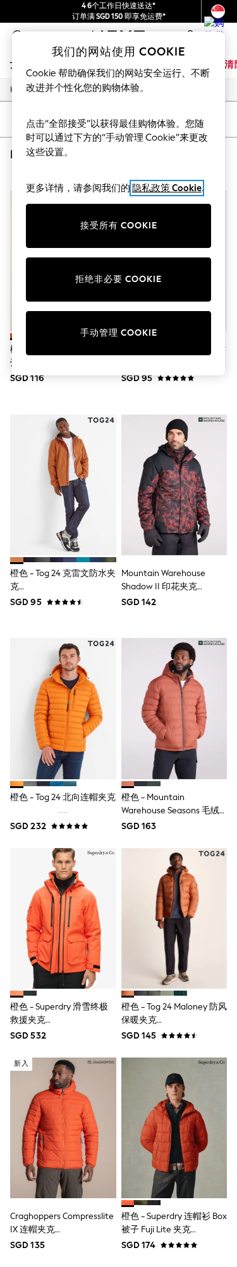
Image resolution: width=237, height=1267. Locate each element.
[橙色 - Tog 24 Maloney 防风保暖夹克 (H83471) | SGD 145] (174, 918)
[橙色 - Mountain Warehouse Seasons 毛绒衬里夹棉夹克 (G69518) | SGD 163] (174, 708)
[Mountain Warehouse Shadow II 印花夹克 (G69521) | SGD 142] (174, 485)
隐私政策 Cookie (167, 188)
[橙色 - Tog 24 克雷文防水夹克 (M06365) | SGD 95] (63, 485)
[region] (119, 203)
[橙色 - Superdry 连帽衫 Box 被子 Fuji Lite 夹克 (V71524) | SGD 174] (174, 1128)
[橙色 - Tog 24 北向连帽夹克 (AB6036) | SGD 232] (63, 708)
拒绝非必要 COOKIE (118, 279)
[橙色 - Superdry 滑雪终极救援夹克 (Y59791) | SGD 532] (63, 918)
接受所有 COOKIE (118, 225)
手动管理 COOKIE (118, 332)
